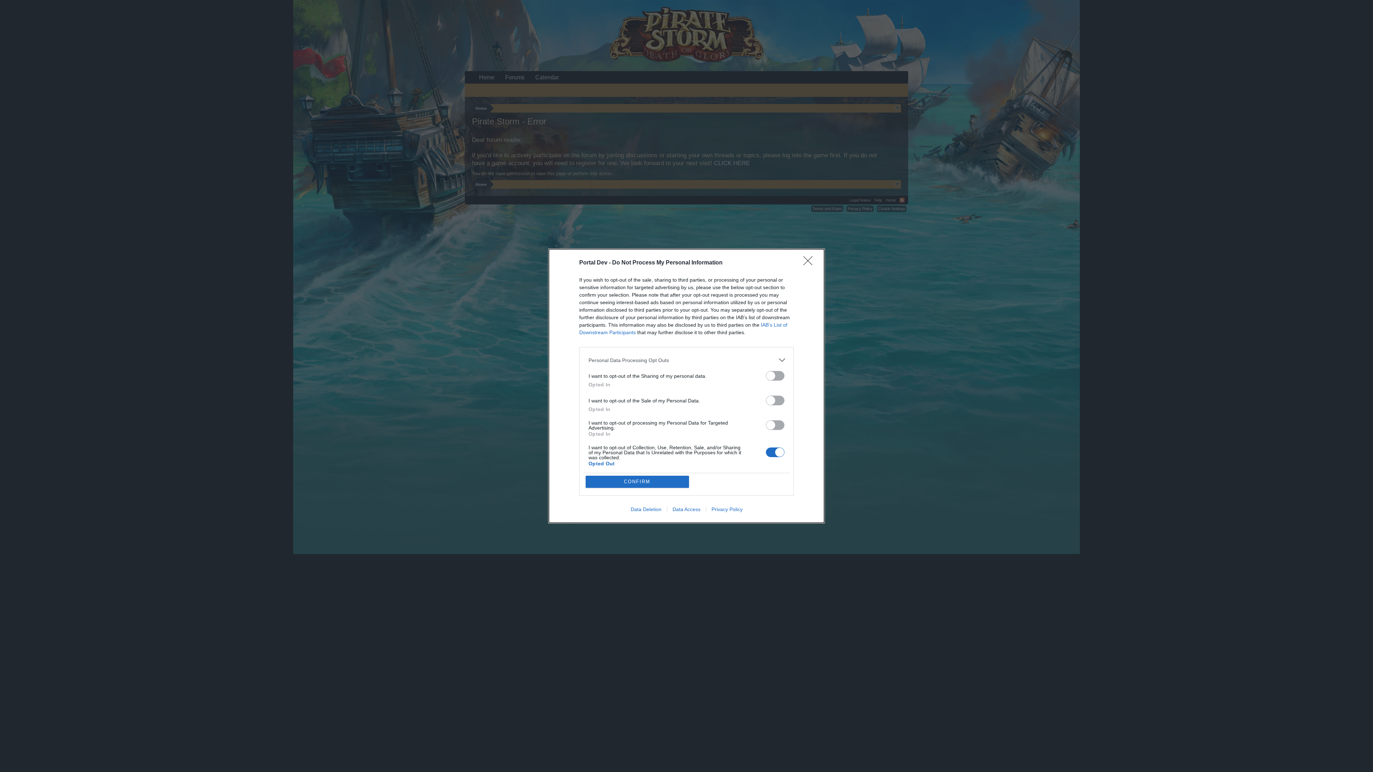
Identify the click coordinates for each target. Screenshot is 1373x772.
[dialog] (686, 386)
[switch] (775, 376)
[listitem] (686, 360)
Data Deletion (646, 509)
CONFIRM (637, 481)
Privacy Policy (727, 509)
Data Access (686, 509)
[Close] (810, 263)
